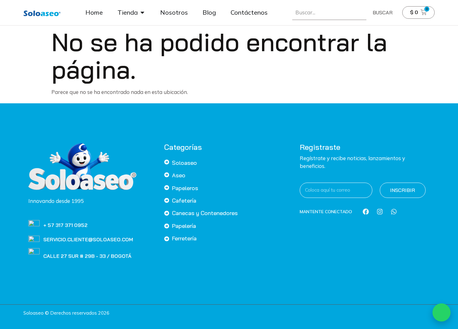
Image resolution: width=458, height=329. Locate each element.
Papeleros (185, 188)
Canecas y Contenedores (205, 213)
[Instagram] (380, 211)
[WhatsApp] (441, 312)
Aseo (178, 175)
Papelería (184, 225)
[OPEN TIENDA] (142, 12)
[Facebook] (366, 211)
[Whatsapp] (394, 211)
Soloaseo (184, 162)
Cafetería (184, 200)
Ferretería (184, 238)
